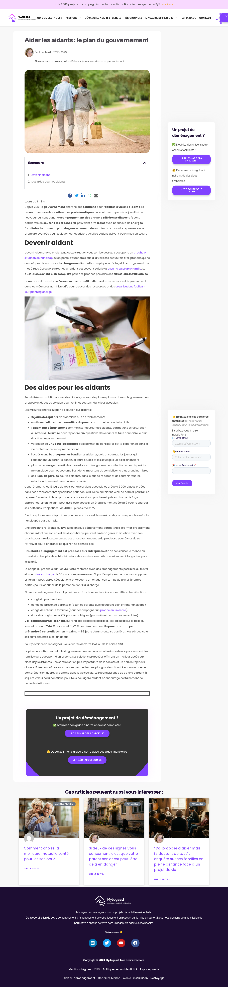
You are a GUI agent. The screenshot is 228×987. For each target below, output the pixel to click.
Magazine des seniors (159, 18)
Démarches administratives (103, 18)
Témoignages (133, 18)
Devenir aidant (40, 175)
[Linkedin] (93, 943)
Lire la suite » (31, 868)
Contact (205, 18)
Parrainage (188, 18)
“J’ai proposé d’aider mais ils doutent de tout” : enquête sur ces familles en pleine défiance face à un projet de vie (178, 859)
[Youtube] (121, 943)
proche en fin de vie (113, 610)
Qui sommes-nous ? (49, 18)
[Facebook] (135, 943)
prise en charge (44, 574)
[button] (144, 162)
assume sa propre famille (124, 269)
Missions (71, 18)
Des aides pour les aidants (48, 182)
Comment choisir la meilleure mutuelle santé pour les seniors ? (46, 853)
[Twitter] (107, 943)
